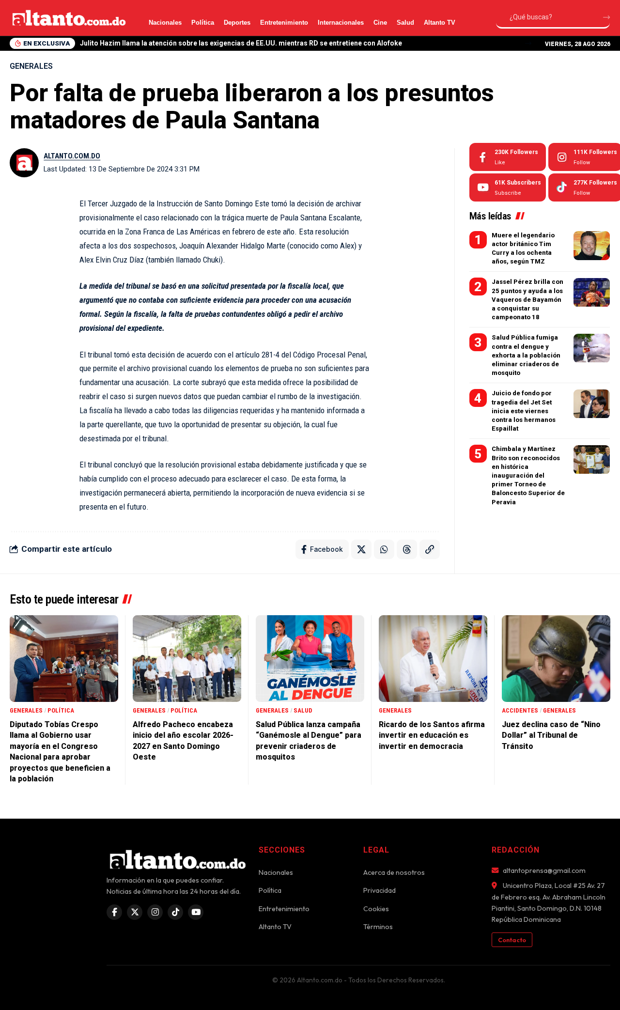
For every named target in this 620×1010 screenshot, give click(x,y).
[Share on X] (361, 549)
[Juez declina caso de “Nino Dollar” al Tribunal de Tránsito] (556, 658)
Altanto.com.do (72, 156)
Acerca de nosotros (394, 872)
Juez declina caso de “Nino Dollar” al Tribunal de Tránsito (551, 735)
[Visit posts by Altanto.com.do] (24, 162)
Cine (380, 22)
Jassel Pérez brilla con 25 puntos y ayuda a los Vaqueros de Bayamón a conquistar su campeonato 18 (527, 300)
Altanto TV (439, 22)
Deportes (237, 22)
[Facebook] (507, 157)
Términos (378, 926)
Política (202, 22)
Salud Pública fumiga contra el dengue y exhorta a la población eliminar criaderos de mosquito (526, 355)
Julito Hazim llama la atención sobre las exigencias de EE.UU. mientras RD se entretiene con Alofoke (241, 43)
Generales (31, 66)
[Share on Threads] (407, 549)
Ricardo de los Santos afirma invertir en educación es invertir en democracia (432, 735)
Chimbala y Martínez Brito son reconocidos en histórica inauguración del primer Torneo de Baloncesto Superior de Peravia (528, 476)
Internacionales (341, 22)
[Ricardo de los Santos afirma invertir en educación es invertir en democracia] (433, 658)
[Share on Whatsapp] (384, 549)
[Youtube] (507, 187)
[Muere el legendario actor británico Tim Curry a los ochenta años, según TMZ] (592, 245)
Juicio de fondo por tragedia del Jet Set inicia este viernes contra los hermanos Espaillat (524, 411)
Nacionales (165, 22)
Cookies (376, 908)
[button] (528, 43)
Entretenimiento (284, 22)
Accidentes (520, 710)
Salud (405, 22)
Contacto (512, 940)
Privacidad (379, 890)
